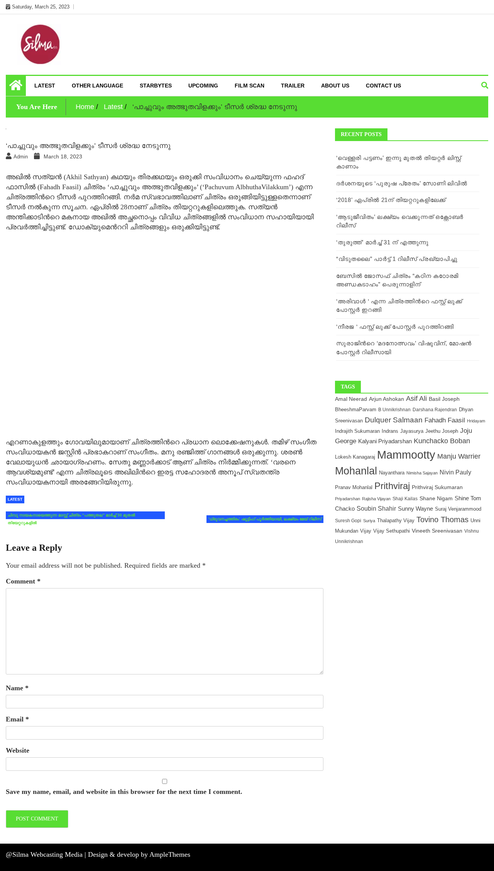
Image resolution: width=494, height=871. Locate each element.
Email (17, 719)
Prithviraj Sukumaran (437, 487)
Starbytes (156, 85)
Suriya (369, 520)
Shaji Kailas (405, 498)
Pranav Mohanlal (353, 487)
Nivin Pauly (455, 472)
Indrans (390, 431)
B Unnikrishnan (394, 409)
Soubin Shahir (376, 508)
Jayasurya (411, 431)
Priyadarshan (347, 498)
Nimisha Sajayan (422, 473)
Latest (44, 85)
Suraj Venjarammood (458, 509)
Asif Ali (416, 398)
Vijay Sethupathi (391, 531)
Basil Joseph (444, 399)
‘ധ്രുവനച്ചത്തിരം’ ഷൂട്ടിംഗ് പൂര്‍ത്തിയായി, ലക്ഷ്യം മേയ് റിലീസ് (264, 519)
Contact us (383, 85)
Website (17, 750)
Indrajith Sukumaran (357, 431)
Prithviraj (392, 486)
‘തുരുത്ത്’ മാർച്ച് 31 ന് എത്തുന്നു (382, 242)
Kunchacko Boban (442, 441)
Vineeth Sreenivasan (437, 531)
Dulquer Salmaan (394, 419)
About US (335, 85)
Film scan (249, 85)
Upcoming (203, 85)
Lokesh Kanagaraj (355, 457)
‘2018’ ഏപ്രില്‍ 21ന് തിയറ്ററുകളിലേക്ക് (391, 200)
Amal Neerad (351, 399)
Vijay (365, 531)
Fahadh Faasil (445, 420)
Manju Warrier (458, 456)
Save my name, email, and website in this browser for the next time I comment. (124, 791)
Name (17, 688)
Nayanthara (391, 473)
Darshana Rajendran (435, 409)
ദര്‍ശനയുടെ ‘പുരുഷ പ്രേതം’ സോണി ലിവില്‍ (401, 183)
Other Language (97, 85)
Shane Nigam (436, 498)
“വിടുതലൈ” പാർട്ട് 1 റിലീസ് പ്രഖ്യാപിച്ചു (396, 259)
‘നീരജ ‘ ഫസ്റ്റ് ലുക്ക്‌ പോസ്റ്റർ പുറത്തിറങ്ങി (394, 326)
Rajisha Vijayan (376, 498)
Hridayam (476, 421)
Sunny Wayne (415, 509)
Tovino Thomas (442, 519)
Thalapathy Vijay (395, 520)
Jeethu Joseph (441, 431)
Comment (23, 581)
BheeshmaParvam (355, 409)
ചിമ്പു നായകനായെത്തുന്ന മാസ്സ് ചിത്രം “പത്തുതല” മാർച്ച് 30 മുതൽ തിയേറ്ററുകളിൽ (71, 516)
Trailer (293, 85)
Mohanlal (356, 471)
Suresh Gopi (348, 520)
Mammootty (406, 454)
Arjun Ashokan (386, 399)
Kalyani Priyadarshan (385, 441)
